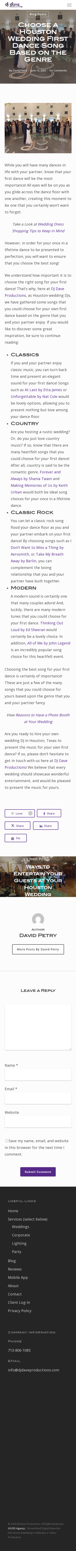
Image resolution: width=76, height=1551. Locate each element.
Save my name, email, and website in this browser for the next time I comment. (37, 1147)
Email (11, 1088)
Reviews (15, 1269)
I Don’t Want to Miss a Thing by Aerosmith (41, 547)
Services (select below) (27, 1219)
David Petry (20, 70)
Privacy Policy (19, 1310)
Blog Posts (38, 14)
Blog (12, 1260)
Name (11, 1065)
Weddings (20, 1226)
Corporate (21, 1235)
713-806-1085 (19, 1350)
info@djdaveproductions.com (33, 1370)
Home (13, 1210)
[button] (69, 5)
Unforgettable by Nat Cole (34, 396)
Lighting (19, 1243)
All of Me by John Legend (48, 643)
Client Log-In (19, 1302)
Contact (15, 1294)
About (13, 1285)
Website (12, 1112)
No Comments (58, 70)
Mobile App (18, 1277)
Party (16, 1251)
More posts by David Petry (38, 949)
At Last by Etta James (43, 389)
